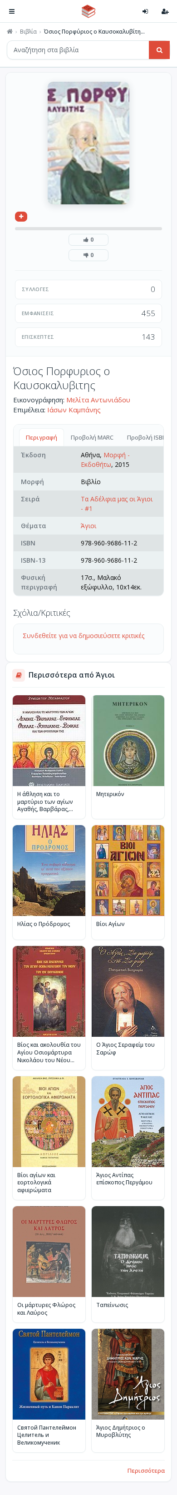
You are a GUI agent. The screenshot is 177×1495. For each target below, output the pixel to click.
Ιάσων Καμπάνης (74, 409)
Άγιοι (88, 525)
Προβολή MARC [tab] (92, 437)
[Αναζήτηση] (159, 50)
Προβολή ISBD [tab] (147, 437)
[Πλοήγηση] (12, 11)
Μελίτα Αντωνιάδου (98, 399)
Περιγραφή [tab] (41, 437)
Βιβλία (28, 31)
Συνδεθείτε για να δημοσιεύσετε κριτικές (83, 635)
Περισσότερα (146, 1470)
